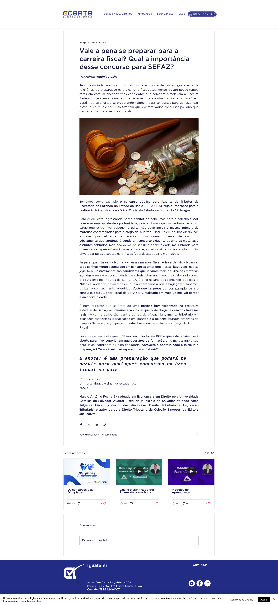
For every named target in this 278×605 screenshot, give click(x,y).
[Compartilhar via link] (104, 424)
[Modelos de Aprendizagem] (191, 472)
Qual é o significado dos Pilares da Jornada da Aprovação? (137, 491)
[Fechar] (274, 599)
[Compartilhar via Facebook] (81, 424)
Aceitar (264, 599)
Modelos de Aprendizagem (182, 491)
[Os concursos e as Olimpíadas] (87, 472)
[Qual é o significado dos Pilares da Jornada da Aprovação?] (139, 472)
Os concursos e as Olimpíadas (80, 491)
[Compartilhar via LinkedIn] (96, 424)
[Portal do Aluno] (202, 14)
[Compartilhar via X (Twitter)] (88, 424)
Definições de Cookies (241, 599)
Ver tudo (210, 452)
